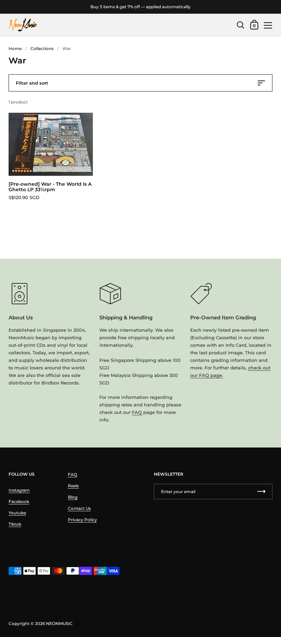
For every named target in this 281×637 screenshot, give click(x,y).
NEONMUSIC (59, 623)
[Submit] (261, 491)
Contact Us (79, 508)
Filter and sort (32, 83)
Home (15, 48)
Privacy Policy (82, 519)
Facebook (19, 501)
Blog (72, 497)
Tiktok (15, 524)
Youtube (17, 512)
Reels (73, 485)
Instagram (19, 490)
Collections (41, 48)
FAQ (137, 412)
